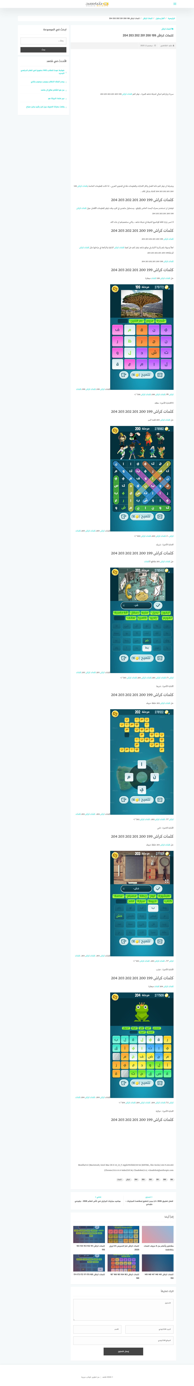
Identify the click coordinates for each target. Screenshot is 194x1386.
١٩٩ (171, 1179)
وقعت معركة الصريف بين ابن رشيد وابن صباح (45, 107)
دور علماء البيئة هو (56, 98)
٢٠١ (157, 1179)
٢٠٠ (164, 1179)
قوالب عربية (86, 1377)
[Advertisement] (123, 70)
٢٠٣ (143, 1179)
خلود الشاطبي (166, 45)
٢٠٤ (135, 1179)
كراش (124, 94)
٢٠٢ (150, 1179)
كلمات (129, 94)
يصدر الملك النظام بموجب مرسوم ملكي (47, 81)
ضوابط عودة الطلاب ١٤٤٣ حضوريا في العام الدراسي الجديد (42, 72)
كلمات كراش (166, 29)
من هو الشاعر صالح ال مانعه (52, 90)
